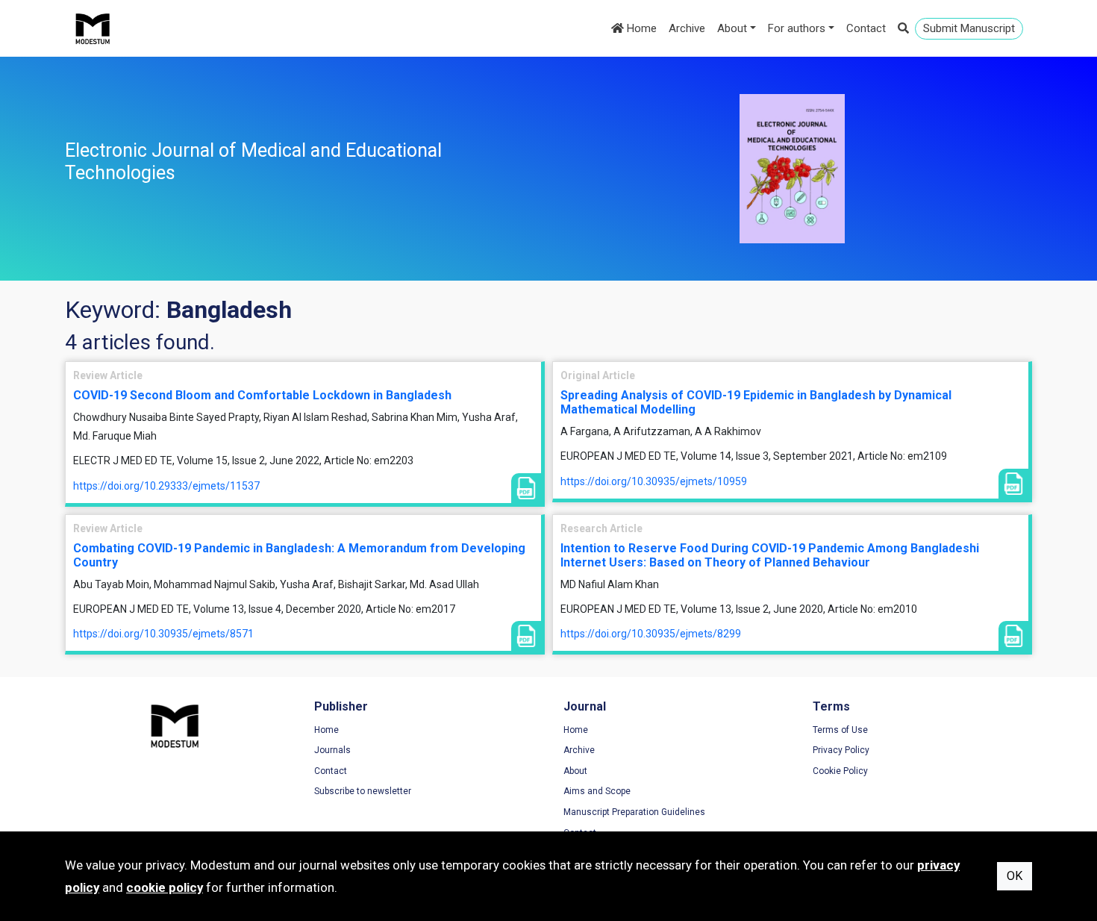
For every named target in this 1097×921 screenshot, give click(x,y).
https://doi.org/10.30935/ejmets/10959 (653, 481)
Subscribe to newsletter (362, 791)
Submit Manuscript (969, 28)
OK (1014, 876)
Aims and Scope (597, 791)
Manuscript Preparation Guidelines (634, 812)
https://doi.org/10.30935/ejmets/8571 (163, 634)
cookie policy (164, 887)
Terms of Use (840, 730)
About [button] (732, 28)
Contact (866, 28)
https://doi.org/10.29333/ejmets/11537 (166, 486)
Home (640, 28)
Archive (687, 28)
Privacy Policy (841, 750)
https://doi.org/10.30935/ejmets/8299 (650, 634)
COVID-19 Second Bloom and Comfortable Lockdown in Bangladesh (262, 395)
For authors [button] (796, 28)
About (575, 771)
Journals (332, 750)
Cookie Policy (840, 771)
